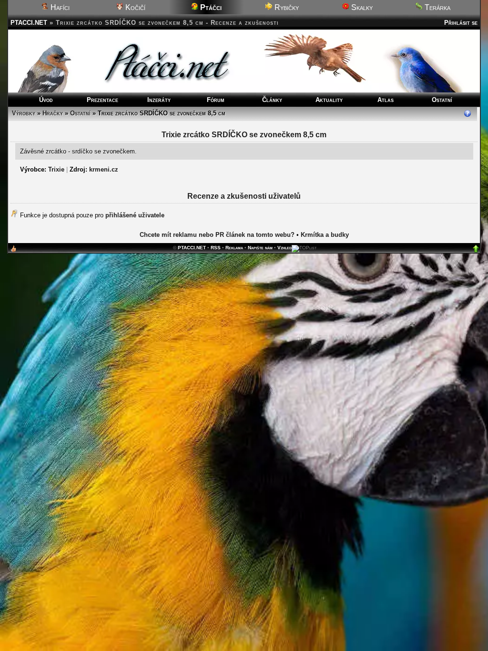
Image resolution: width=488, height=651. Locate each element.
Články (272, 99)
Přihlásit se (461, 22)
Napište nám (260, 247)
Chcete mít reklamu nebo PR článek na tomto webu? (217, 234)
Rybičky (286, 7)
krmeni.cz (103, 169)
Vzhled (284, 247)
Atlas (385, 99)
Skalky (361, 7)
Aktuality (329, 99)
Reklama (234, 247)
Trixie (56, 169)
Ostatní (442, 99)
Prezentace (102, 99)
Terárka (436, 7)
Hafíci (59, 7)
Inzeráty (159, 99)
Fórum (215, 99)
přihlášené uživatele (134, 215)
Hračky (52, 113)
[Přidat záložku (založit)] (13, 251)
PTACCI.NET (28, 22)
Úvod (46, 99)
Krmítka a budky (325, 234)
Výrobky (23, 113)
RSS (216, 247)
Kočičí (134, 7)
